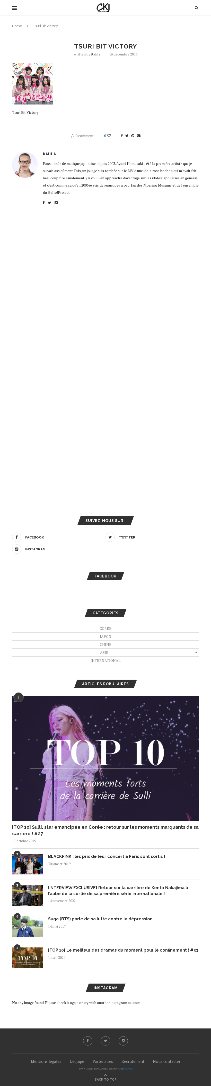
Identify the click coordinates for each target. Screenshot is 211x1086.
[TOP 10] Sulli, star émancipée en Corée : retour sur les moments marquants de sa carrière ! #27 (105, 830)
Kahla (95, 54)
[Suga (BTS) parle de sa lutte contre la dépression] (27, 926)
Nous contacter (166, 1061)
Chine (105, 644)
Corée (105, 628)
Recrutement (132, 1061)
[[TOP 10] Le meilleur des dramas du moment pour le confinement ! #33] (27, 957)
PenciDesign (128, 1069)
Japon (105, 636)
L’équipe (77, 1061)
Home (17, 26)
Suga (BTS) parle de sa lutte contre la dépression (100, 918)
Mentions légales (46, 1061)
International (105, 660)
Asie (104, 652)
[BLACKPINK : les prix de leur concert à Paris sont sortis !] (27, 864)
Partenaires (103, 1061)
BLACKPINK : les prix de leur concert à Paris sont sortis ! (106, 856)
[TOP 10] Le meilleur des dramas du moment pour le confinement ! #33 (123, 950)
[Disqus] (105, 286)
